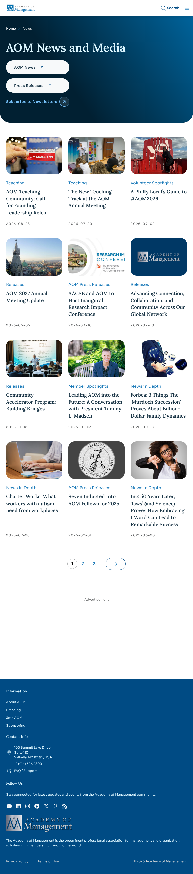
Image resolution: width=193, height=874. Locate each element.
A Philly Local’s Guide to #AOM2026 (159, 195)
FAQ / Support (25, 771)
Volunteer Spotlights (152, 183)
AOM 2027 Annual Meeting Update (26, 296)
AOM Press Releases (89, 284)
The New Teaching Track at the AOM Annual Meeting (90, 198)
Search (173, 8)
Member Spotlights (88, 386)
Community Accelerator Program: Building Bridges (31, 402)
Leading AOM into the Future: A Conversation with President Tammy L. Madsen (95, 405)
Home (11, 29)
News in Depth (146, 386)
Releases (15, 284)
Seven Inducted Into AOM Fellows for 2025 (93, 500)
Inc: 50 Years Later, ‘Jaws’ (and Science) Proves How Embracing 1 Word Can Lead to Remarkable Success (157, 510)
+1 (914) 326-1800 (28, 764)
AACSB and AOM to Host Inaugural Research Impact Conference (91, 303)
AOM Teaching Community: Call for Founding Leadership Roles (26, 202)
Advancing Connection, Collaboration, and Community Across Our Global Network (158, 303)
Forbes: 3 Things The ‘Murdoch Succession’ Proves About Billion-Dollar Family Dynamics (158, 405)
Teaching (15, 183)
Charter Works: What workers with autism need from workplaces (32, 503)
